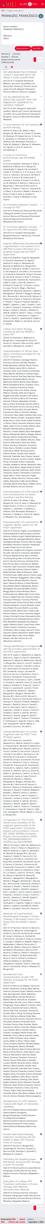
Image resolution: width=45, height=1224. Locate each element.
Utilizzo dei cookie (16, 1222)
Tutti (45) (37, 48)
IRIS (3, 10)
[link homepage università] (28, 4)
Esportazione (22, 48)
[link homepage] (8, 4)
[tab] (6, 67)
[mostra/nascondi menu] (43, 4)
